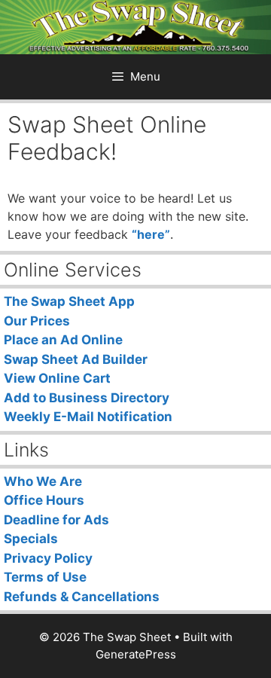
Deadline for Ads (56, 519)
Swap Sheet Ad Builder (76, 359)
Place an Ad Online (63, 339)
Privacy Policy (48, 558)
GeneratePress (136, 654)
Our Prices (37, 320)
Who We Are (43, 481)
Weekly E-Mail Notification (88, 416)
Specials (31, 538)
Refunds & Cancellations (82, 596)
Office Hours (44, 500)
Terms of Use (45, 577)
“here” (151, 234)
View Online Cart (57, 378)
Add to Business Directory (86, 397)
